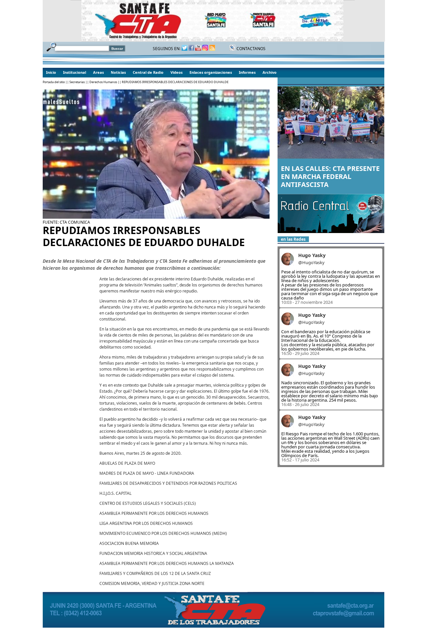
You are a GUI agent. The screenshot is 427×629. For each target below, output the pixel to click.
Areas (98, 72)
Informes (247, 72)
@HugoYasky (311, 262)
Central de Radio (148, 72)
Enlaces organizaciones (210, 72)
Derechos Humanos (103, 82)
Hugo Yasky (312, 255)
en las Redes (293, 239)
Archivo (270, 72)
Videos (176, 72)
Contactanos (251, 48)
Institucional (74, 72)
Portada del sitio (54, 82)
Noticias (118, 72)
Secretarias (77, 82)
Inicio (51, 72)
